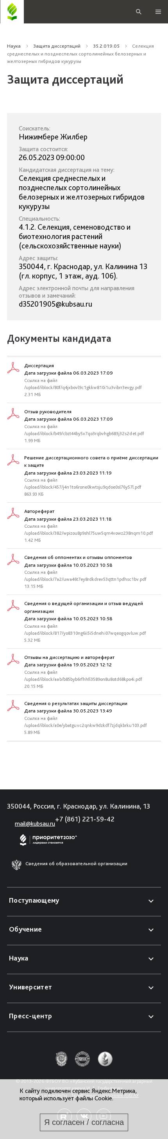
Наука (14, 46)
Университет (30, 987)
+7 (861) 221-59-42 (84, 819)
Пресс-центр (30, 1016)
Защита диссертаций (56, 46)
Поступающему (34, 900)
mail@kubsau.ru (35, 823)
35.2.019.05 (106, 46)
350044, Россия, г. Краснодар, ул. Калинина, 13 (78, 806)
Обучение (25, 929)
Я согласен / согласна (84, 1122)
